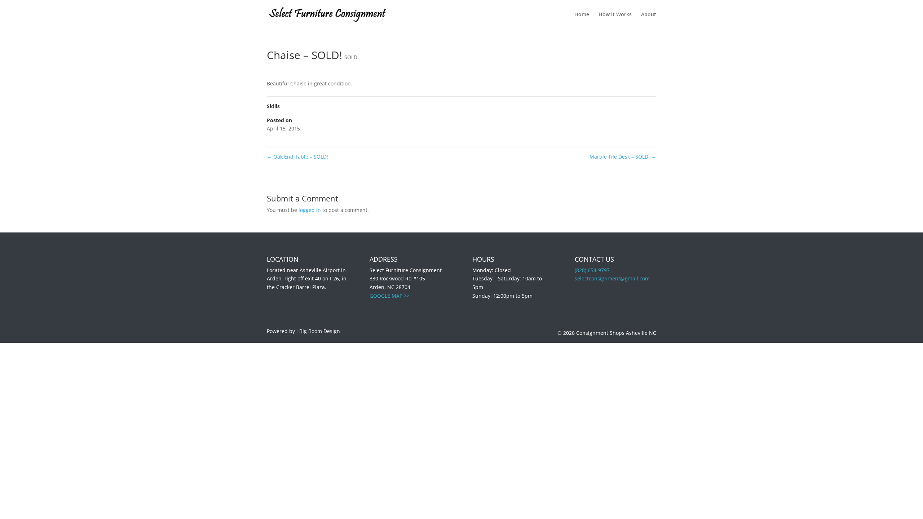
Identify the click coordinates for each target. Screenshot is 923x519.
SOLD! (351, 57)
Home (581, 15)
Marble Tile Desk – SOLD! (622, 156)
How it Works (615, 15)
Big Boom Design (319, 331)
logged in (310, 210)
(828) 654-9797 (592, 270)
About (648, 15)
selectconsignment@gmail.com (612, 278)
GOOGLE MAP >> (390, 295)
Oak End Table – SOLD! (297, 156)
